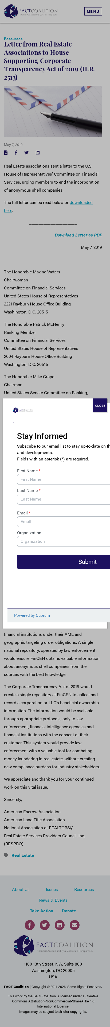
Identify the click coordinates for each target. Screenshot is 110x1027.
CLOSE (100, 405)
